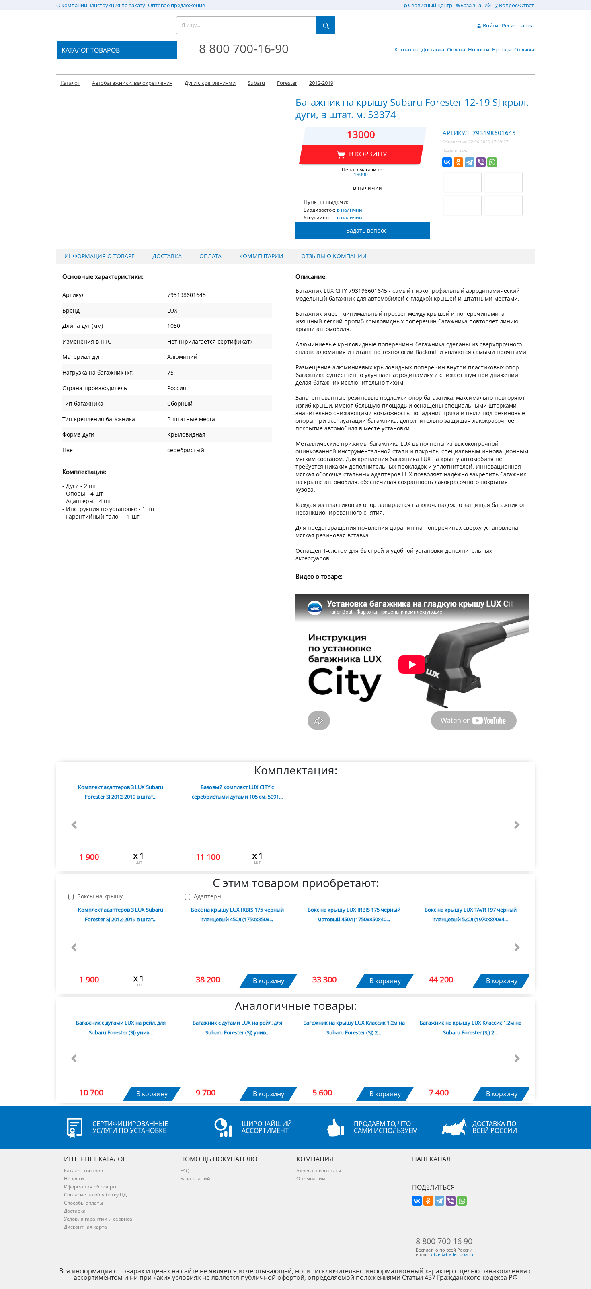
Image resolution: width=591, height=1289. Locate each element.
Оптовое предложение (176, 5)
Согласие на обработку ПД (95, 1194)
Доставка (432, 49)
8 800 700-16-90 (244, 48)
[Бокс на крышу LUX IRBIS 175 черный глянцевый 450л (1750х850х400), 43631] (237, 949)
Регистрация (518, 25)
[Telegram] (469, 162)
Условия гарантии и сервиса (98, 1218)
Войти (490, 25)
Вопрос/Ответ (516, 5)
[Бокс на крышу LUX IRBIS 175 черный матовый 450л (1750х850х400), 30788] (354, 949)
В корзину (268, 980)
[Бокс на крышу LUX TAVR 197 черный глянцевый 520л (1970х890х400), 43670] (470, 949)
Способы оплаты (83, 1202)
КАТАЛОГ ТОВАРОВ (91, 50)
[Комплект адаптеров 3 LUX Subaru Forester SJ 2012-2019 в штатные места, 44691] (120, 827)
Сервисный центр (430, 5)
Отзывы (524, 49)
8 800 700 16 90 (444, 1241)
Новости (478, 49)
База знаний (475, 5)
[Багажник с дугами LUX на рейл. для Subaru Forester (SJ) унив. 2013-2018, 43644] (237, 1062)
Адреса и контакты (318, 1170)
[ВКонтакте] (447, 162)
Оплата (456, 49)
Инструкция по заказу (117, 5)
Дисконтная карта (85, 1226)
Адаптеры (207, 896)
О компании (71, 5)
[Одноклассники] (458, 162)
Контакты (406, 49)
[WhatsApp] (492, 162)
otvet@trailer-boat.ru (453, 1254)
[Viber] (481, 162)
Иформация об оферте (91, 1186)
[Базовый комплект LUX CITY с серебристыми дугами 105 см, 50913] (237, 827)
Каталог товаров (83, 1170)
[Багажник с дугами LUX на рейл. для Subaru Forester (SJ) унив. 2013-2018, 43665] (120, 1062)
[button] (74, 824)
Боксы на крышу (99, 896)
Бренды (501, 49)
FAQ (184, 1170)
